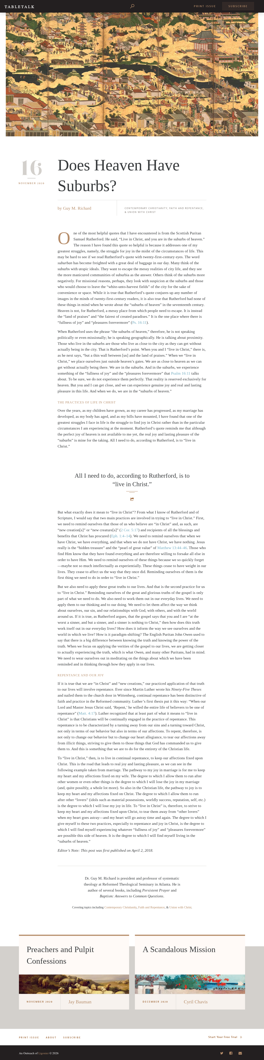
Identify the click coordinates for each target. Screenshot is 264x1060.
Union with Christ (142, 212)
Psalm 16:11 (180, 373)
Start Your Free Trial (222, 1037)
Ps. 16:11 (139, 322)
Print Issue (205, 6)
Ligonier (43, 1053)
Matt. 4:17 (87, 713)
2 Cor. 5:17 (129, 530)
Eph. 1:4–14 (120, 536)
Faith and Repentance (186, 208)
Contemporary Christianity (146, 208)
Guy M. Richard (77, 208)
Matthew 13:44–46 (172, 548)
